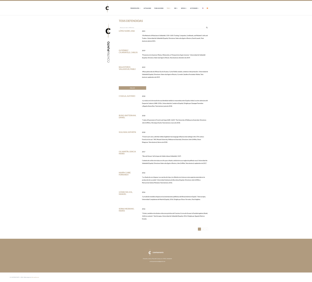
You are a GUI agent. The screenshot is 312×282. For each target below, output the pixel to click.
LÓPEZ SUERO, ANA (127, 31)
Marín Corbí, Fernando (125, 174)
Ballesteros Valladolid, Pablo (127, 68)
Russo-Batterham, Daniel (127, 116)
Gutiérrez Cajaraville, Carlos (128, 51)
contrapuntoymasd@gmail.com (157, 261)
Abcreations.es (35, 277)
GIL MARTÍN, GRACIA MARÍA (127, 152)
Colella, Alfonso (127, 96)
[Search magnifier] (207, 27)
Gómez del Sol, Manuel (126, 193)
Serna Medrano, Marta (126, 210)
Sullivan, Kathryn (127, 132)
